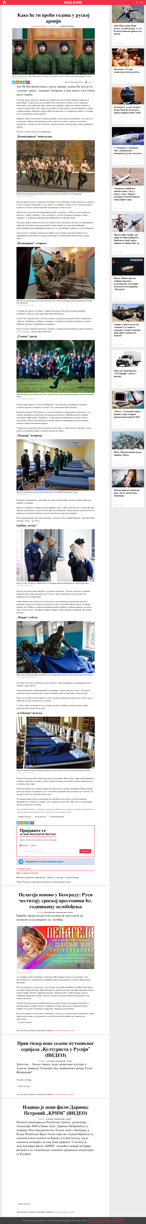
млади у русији (24, 817)
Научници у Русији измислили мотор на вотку (127, 70)
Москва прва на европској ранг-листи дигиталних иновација (126, 493)
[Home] (4, 2)
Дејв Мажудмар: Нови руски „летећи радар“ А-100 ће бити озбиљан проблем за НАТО (128, 30)
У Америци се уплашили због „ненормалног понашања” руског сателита (128, 151)
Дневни (34, 845)
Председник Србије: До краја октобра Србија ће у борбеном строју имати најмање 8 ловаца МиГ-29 (126, 239)
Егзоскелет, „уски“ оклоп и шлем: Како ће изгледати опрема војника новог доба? (127, 110)
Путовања (42, 1061)
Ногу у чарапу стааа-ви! (27, 873)
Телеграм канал (55, 861)
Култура (40, 912)
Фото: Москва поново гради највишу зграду (127, 453)
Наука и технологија (39, 26)
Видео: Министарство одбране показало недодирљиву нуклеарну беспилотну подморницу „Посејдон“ (126, 284)
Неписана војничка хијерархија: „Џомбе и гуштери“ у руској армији (47, 878)
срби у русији (24, 1086)
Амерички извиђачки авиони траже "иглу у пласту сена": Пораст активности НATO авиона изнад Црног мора (126, 194)
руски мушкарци (57, 817)
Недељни (25, 845)
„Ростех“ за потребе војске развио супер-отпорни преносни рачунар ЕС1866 (127, 414)
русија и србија (25, 1022)
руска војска (40, 817)
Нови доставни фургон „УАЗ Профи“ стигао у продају (125, 374)
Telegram (91, 82)
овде (66, 1221)
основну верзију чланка (64, 1031)
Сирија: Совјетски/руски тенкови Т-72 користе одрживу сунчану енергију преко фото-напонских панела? (127, 330)
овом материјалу (23, 332)
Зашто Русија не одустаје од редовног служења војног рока (43, 882)
